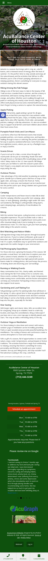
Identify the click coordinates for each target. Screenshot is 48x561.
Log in (30, 544)
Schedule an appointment (24, 409)
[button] (3, 115)
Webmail (19, 544)
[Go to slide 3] (24, 498)
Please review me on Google (24, 451)
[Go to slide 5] (29, 498)
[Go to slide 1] (18, 498)
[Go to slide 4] (27, 498)
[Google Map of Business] (24, 390)
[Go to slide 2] (21, 498)
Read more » (13, 493)
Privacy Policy (25, 537)
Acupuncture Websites (15, 533)
